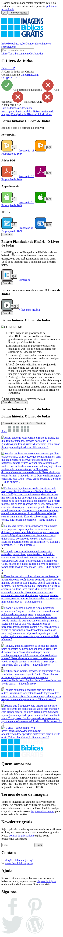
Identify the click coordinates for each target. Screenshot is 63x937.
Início (4, 43)
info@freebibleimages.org (18, 860)
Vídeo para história (29, 309)
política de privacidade (21, 835)
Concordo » (20, 402)
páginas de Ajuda (46, 881)
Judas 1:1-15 (8, 68)
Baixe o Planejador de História (18, 423)
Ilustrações (20, 43)
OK (4, 12)
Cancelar (7, 234)
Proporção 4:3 (26, 150)
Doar (13, 46)
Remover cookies (18, 12)
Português (24, 279)
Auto (4, 431)
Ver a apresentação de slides (16, 111)
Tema (11, 53)
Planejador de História (23, 114)
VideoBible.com (29, 74)
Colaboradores (34, 43)
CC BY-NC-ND (10, 77)
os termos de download (17, 107)
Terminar (40, 423)
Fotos (11, 43)
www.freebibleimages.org (19, 863)
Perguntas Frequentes (42, 811)
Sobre (7, 46)
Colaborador (36, 53)
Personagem (22, 53)
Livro (4, 53)
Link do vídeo (44, 114)
